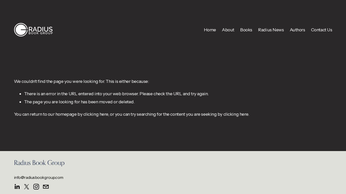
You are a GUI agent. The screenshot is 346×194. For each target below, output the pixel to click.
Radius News (271, 29)
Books (246, 29)
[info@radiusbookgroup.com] (46, 187)
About (228, 29)
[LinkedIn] (17, 187)
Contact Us (321, 29)
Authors (297, 29)
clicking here (95, 114)
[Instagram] (36, 187)
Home (210, 29)
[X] (27, 187)
